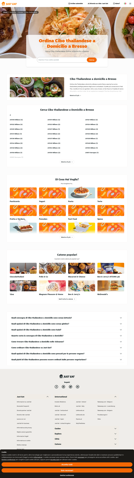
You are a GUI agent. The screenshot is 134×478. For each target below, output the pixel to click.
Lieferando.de (80, 415)
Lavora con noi (21, 419)
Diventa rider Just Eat (23, 415)
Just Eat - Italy (80, 406)
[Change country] (125, 3)
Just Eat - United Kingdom (62, 423)
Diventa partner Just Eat (24, 410)
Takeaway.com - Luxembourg (106, 406)
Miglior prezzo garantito (24, 432)
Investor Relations (60, 402)
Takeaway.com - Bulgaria (104, 410)
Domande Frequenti (23, 406)
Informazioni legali (22, 436)
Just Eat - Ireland (81, 402)
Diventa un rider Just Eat (99, 3)
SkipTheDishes (80, 423)
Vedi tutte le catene (66, 299)
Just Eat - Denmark (60, 415)
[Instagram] (63, 387)
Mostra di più (74, 95)
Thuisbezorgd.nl (102, 415)
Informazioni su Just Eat (24, 402)
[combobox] (62, 60)
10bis (99, 419)
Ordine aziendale (76, 3)
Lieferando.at (80, 410)
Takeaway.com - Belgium (104, 402)
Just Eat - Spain (59, 419)
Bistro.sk (57, 406)
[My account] (130, 3)
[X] (70, 387)
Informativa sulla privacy (24, 427)
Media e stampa (21, 445)
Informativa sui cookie (23, 440)
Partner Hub (20, 449)
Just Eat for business (23, 423)
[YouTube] (78, 387)
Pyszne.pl (79, 419)
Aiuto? (117, 3)
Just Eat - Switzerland (61, 410)
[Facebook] (56, 387)
